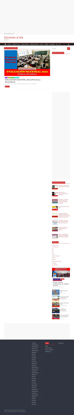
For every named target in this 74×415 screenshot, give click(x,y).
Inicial (41, 44)
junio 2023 (34, 356)
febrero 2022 (34, 385)
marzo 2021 (34, 404)
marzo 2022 (34, 383)
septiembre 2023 (35, 350)
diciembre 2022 (35, 367)
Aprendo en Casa (16, 44)
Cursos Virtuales (25, 44)
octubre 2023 (34, 348)
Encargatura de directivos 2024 (63, 309)
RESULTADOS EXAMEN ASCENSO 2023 (64, 297)
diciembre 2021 (35, 389)
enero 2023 (34, 365)
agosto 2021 (34, 396)
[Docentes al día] (5, 44)
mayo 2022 (34, 380)
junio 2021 (34, 400)
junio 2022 (34, 378)
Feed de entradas (48, 347)
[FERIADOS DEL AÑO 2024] (56, 290)
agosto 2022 (34, 374)
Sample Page (60, 343)
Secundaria (52, 44)
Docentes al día (13, 37)
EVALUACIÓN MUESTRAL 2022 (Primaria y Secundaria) (22, 80)
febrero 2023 (34, 363)
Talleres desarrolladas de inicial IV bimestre (64, 316)
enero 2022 (34, 387)
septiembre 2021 (35, 395)
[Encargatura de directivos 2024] (56, 308)
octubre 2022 (34, 370)
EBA (6, 77)
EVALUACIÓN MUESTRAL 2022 (23, 83)
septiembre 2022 (35, 372)
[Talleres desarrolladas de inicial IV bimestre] (56, 314)
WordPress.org (48, 351)
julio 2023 (34, 354)
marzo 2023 (34, 361)
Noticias (9, 44)
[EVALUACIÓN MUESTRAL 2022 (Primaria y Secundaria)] (27, 50)
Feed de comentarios (49, 349)
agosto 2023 (34, 352)
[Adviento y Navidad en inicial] (56, 302)
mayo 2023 (34, 357)
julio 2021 (34, 398)
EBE (57, 44)
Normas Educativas (34, 44)
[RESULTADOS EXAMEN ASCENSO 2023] (56, 296)
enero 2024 (34, 343)
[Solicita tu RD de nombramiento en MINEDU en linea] (61, 268)
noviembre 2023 (35, 346)
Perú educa (14, 83)
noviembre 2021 (35, 391)
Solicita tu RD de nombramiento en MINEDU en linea (61, 283)
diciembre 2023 (35, 344)
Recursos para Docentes (56, 261)
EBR (8, 77)
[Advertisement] (34, 8)
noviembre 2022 (35, 369)
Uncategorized (55, 264)
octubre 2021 (34, 393)
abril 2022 (34, 382)
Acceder (46, 346)
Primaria (46, 44)
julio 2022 (34, 376)
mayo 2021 (34, 402)
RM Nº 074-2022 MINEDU (32, 83)
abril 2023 (34, 359)
